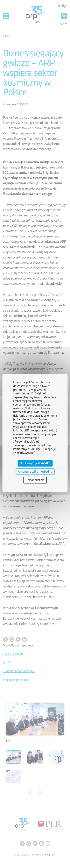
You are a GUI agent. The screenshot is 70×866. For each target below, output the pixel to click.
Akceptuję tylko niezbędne (35, 472)
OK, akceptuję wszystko (35, 463)
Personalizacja (35, 480)
